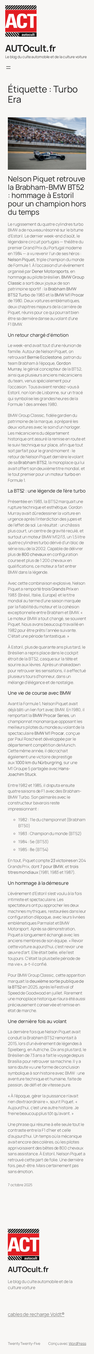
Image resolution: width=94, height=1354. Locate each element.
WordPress (77, 1343)
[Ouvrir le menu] (8, 67)
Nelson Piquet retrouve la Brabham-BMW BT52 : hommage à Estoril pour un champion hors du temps (47, 195)
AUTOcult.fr (30, 48)
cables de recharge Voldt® (36, 1314)
